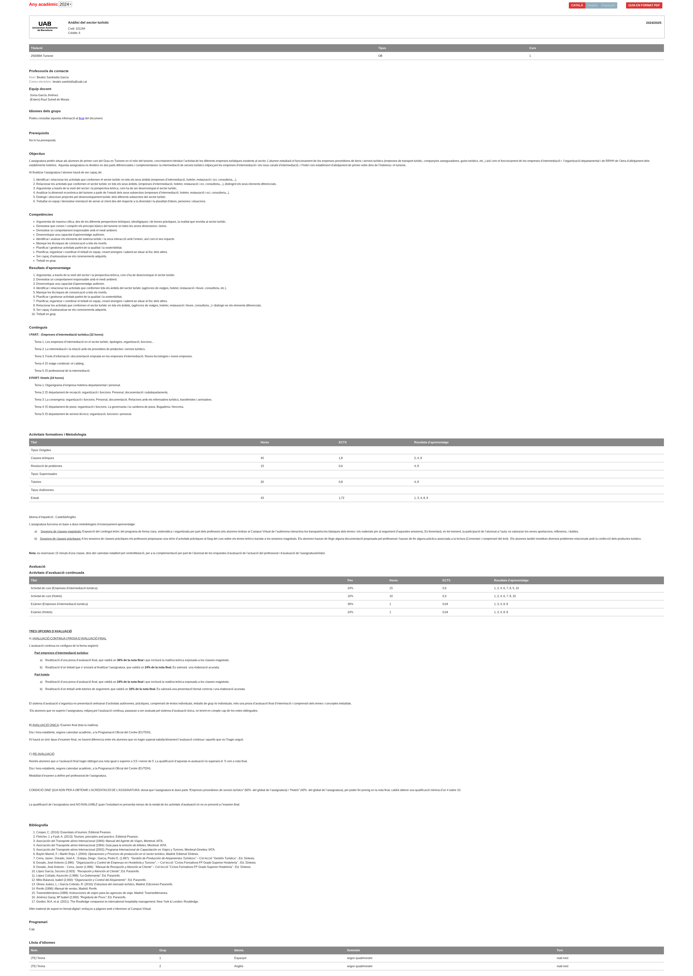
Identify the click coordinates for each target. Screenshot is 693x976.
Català (577, 5)
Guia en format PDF (644, 5)
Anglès (592, 5)
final (81, 118)
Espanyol (608, 5)
